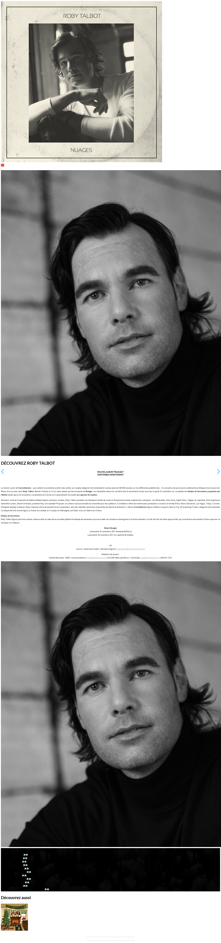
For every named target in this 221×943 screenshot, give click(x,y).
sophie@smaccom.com (96, 557)
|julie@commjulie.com (149, 557)
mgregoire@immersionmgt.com (131, 549)
